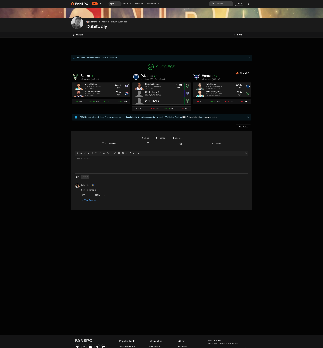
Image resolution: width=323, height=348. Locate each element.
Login (239, 4)
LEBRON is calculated (191, 117)
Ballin (83, 185)
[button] (145, 138)
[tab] (115, 3)
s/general (93, 22)
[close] (249, 58)
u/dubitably (112, 22)
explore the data (210, 117)
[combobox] (224, 3)
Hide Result (243, 127)
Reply (97, 195)
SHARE (239, 35)
